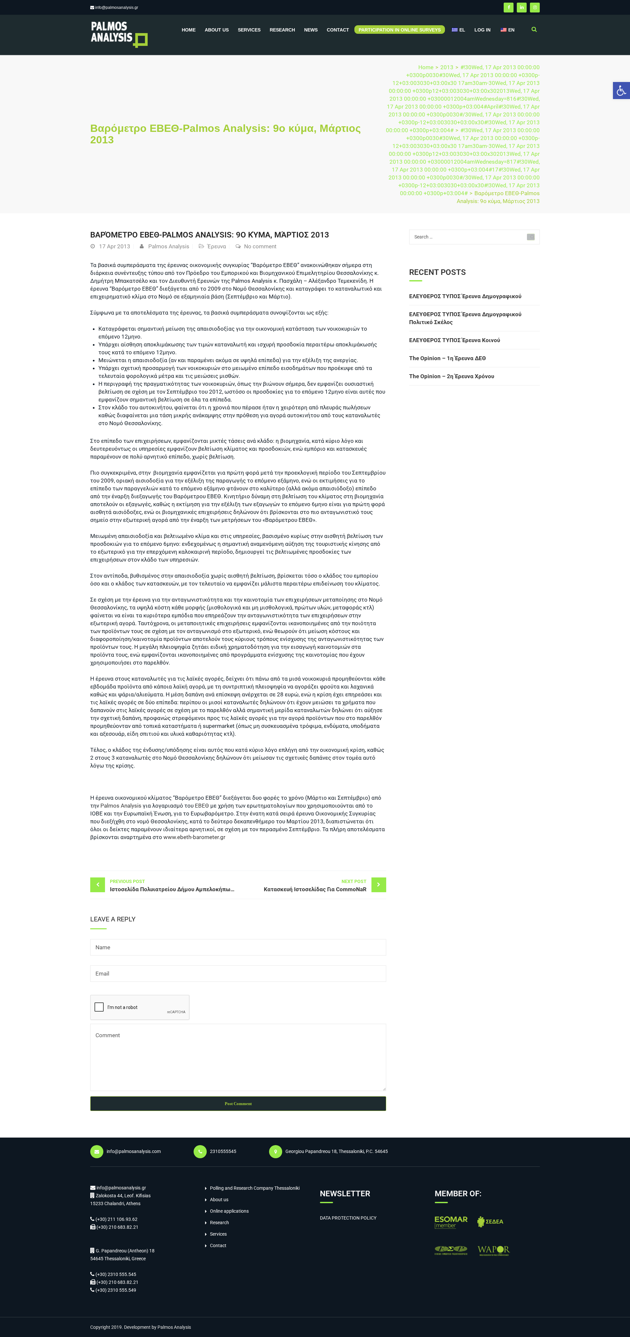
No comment (260, 246)
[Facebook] (509, 7)
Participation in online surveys (400, 29)
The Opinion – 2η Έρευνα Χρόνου (451, 376)
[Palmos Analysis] (119, 34)
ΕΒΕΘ (202, 805)
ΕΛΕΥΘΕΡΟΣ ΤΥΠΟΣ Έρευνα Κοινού (454, 340)
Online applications (229, 1211)
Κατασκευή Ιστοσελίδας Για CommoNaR (315, 886)
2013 (446, 67)
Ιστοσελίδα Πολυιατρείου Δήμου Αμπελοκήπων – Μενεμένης (174, 886)
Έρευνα (216, 246)
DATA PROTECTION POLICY (348, 1218)
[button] (621, 90)
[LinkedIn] (522, 7)
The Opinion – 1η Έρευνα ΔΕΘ (447, 358)
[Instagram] (535, 7)
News (311, 29)
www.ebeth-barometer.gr (194, 837)
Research (282, 29)
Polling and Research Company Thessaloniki (255, 1188)
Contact (338, 29)
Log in (482, 29)
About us (217, 29)
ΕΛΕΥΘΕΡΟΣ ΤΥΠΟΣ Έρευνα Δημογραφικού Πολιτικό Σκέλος (465, 318)
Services (249, 29)
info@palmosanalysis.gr (116, 7)
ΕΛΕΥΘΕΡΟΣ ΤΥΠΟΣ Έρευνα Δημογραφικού (465, 296)
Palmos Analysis (168, 246)
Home (189, 29)
